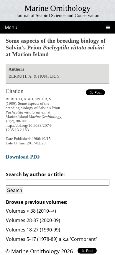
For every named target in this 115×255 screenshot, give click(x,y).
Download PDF (23, 157)
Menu (11, 27)
